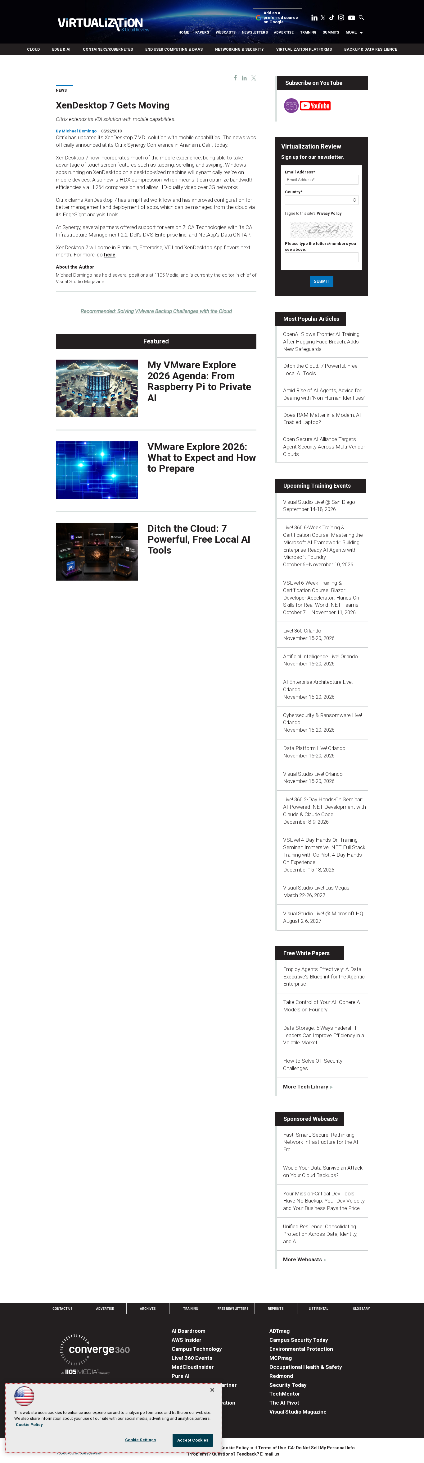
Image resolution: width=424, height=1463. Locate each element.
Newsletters (255, 32)
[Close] (212, 1390)
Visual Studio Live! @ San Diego (319, 502)
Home (183, 32)
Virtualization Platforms (304, 49)
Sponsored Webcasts (310, 1119)
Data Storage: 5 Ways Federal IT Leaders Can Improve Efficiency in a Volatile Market (323, 1035)
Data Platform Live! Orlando (314, 748)
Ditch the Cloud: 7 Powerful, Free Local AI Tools (198, 539)
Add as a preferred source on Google (281, 17)
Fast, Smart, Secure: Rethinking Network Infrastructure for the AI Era (320, 1142)
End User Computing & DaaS (174, 49)
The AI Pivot (284, 1403)
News (61, 90)
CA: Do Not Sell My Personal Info (321, 1447)
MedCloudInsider (193, 1367)
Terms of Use (272, 1447)
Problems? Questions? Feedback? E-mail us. (234, 1453)
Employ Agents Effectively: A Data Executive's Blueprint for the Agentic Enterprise (324, 976)
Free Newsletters (233, 1308)
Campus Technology (197, 1349)
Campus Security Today (298, 1340)
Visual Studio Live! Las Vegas (316, 888)
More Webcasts (302, 1259)
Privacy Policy (329, 213)
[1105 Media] (85, 1373)
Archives (148, 1308)
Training (308, 32)
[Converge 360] (95, 1351)
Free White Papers (306, 953)
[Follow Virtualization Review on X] (323, 18)
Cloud (33, 49)
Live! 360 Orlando (302, 631)
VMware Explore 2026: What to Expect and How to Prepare (201, 457)
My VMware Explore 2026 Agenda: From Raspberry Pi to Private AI (199, 381)
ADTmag (279, 1331)
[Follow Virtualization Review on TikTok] (332, 19)
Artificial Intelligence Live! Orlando (320, 656)
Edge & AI (61, 49)
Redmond (281, 1376)
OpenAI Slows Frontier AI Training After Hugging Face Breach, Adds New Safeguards (321, 341)
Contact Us (62, 1308)
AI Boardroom (188, 1331)
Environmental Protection (301, 1349)
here (109, 254)
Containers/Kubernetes (108, 49)
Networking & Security (239, 49)
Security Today (288, 1385)
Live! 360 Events (192, 1358)
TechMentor (284, 1394)
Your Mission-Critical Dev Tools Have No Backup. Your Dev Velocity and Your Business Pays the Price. (324, 1201)
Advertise (284, 32)
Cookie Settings (140, 1440)
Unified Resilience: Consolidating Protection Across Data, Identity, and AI (320, 1233)
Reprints (276, 1308)
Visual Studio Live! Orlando (313, 774)
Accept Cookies (193, 1440)
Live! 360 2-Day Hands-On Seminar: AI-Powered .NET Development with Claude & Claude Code (324, 806)
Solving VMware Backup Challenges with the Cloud (156, 311)
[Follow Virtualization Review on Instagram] (341, 19)
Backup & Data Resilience (370, 49)
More (351, 32)
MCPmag (280, 1358)
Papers (202, 32)
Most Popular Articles (311, 318)
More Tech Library (305, 1086)
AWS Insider (186, 1340)
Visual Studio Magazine (298, 1412)
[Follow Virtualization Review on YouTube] (351, 18)
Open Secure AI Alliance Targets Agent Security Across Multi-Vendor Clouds (324, 446)
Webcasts (226, 32)
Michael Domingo (79, 131)
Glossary (361, 1308)
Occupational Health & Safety (305, 1367)
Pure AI (181, 1376)
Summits (331, 32)
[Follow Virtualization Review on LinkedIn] (314, 19)
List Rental (318, 1308)
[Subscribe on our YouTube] (304, 111)
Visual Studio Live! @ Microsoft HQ (323, 913)
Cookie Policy (234, 1447)
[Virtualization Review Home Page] (103, 26)
